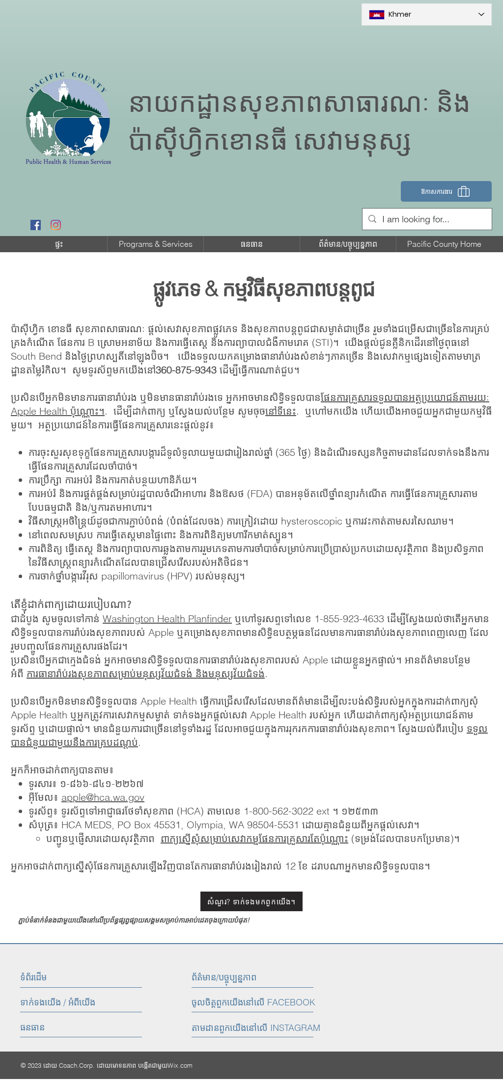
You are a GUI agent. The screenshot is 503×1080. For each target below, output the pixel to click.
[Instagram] (56, 225)
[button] (155, 244)
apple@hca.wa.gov (102, 797)
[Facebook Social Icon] (35, 225)
